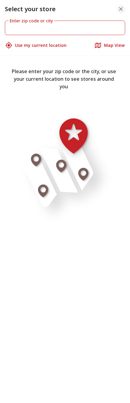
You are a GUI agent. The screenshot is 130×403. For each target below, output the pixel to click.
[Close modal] (121, 9)
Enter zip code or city (31, 21)
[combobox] (65, 28)
